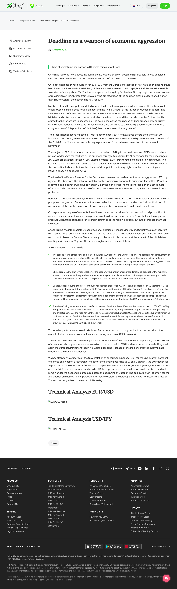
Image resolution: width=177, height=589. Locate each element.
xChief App (53, 525)
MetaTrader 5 (54, 489)
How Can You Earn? (99, 516)
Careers (11, 500)
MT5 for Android (56, 496)
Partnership (112, 5)
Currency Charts (21, 55)
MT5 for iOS (53, 500)
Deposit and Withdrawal (101, 504)
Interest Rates (20, 63)
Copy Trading (96, 496)
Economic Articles (22, 48)
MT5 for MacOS (55, 504)
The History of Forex (140, 513)
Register (152, 5)
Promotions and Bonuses (102, 489)
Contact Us (12, 504)
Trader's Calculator (22, 71)
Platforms (54, 480)
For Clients (96, 480)
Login (164, 5)
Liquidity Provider (98, 500)
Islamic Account (15, 520)
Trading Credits (97, 493)
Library (135, 508)
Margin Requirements (17, 527)
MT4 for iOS (53, 518)
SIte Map (26, 468)
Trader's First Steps (140, 516)
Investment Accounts (100, 485)
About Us (12, 468)
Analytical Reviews (27, 20)
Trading (11, 511)
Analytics (137, 480)
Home (11, 20)
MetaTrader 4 (54, 507)
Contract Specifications (18, 524)
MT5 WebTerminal (57, 493)
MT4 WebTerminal (57, 511)
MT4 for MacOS (55, 522)
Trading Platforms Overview (61, 485)
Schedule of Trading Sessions (145, 531)
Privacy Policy (15, 546)
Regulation (12, 489)
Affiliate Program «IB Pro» (102, 520)
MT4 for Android (56, 515)
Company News (14, 493)
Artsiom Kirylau (59, 49)
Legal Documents (15, 531)
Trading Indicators (140, 527)
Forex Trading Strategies (143, 524)
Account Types (14, 516)
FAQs (9, 496)
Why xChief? (13, 485)
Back (54, 443)
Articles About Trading (141, 520)
